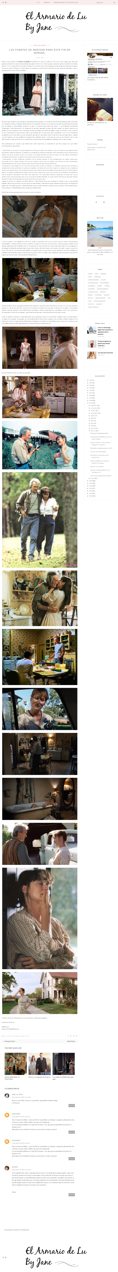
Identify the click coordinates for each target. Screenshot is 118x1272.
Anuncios (106, 295)
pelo (109, 298)
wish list (90, 298)
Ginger (15, 1167)
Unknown (16, 1114)
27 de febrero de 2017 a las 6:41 (21, 1116)
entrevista (66, 306)
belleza (103, 279)
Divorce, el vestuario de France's (39, 1077)
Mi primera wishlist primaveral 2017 (101, 448)
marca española (104, 282)
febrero (93, 431)
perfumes (102, 292)
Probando (103, 273)
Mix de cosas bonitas (99, 301)
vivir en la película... (93, 307)
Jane (39, 57)
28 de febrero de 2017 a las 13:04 (21, 1170)
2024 (90, 385)
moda (96, 273)
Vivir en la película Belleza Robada (100, 476)
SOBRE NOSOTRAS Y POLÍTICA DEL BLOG (66, 2)
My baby (99, 285)
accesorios (91, 288)
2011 (90, 493)
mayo (92, 423)
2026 (90, 380)
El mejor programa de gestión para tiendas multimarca (104, 343)
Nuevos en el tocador (97, 466)
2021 (90, 393)
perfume (90, 295)
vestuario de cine (24, 1036)
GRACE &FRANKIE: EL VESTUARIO (12, 1078)
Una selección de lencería (105, 353)
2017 (90, 403)
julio (92, 418)
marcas (90, 273)
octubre (93, 410)
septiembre (94, 413)
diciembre (94, 405)
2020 (90, 395)
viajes (89, 301)
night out (91, 304)
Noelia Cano (17, 1094)
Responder (71, 1105)
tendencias (97, 276)
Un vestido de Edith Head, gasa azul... (63, 1078)
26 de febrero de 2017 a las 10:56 (21, 1097)
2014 (90, 486)
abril (92, 426)
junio (92, 420)
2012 (90, 491)
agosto (93, 415)
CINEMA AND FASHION (39, 45)
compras (106, 285)
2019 (90, 398)
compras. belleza (93, 292)
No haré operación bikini (98, 452)
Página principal (92, 144)
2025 (90, 383)
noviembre (94, 408)
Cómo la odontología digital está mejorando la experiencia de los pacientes (105, 331)
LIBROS (90, 276)
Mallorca (99, 304)
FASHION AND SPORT (100, 298)
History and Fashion (102, 288)
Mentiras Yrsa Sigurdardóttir (99, 433)
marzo (93, 428)
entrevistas (98, 295)
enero (92, 478)
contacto (47, 2)
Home (38, 2)
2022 (90, 390)
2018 (90, 400)
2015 (90, 483)
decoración (91, 285)
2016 (90, 481)
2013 (90, 488)
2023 (90, 388)
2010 (90, 496)
